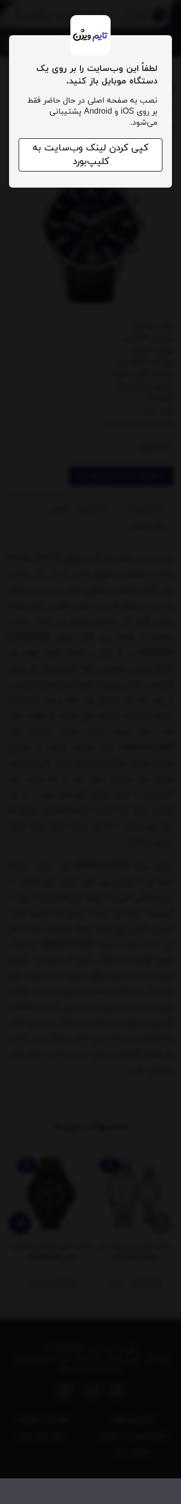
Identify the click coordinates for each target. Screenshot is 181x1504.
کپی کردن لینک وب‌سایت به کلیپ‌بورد (90, 155)
